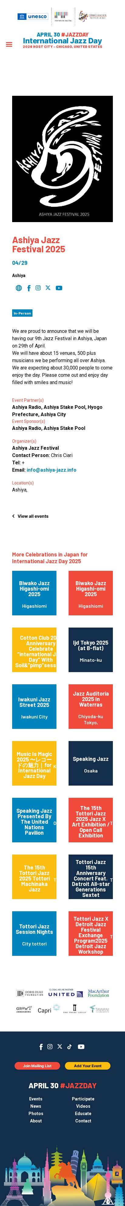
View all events (33, 516)
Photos (36, 1113)
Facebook (41, 1047)
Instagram (50, 1046)
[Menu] (9, 45)
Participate (83, 1098)
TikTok (70, 1047)
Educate (83, 1113)
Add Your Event (88, 1066)
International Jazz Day (62, 41)
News (35, 1106)
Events (35, 1098)
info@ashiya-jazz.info (51, 470)
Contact (83, 1120)
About (36, 1120)
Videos (83, 1106)
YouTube (81, 1047)
